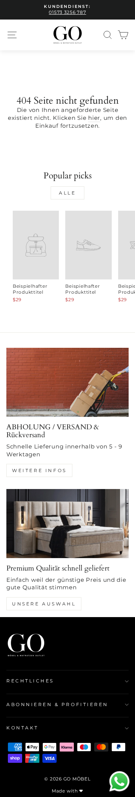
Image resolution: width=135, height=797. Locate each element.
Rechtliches (30, 681)
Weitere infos (39, 470)
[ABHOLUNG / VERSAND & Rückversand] (67, 382)
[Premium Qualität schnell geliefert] (67, 523)
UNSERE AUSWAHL (44, 604)
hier (94, 118)
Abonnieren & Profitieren (57, 704)
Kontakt (22, 728)
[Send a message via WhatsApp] (119, 781)
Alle (67, 193)
